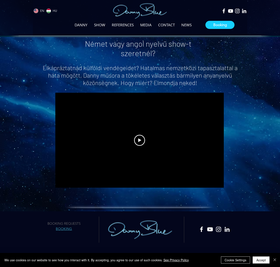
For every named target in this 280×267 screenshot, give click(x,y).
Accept (261, 260)
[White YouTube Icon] (231, 11)
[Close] (274, 259)
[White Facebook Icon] (224, 11)
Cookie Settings (235, 260)
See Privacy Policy (176, 260)
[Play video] (139, 140)
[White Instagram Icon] (237, 11)
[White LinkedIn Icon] (244, 11)
